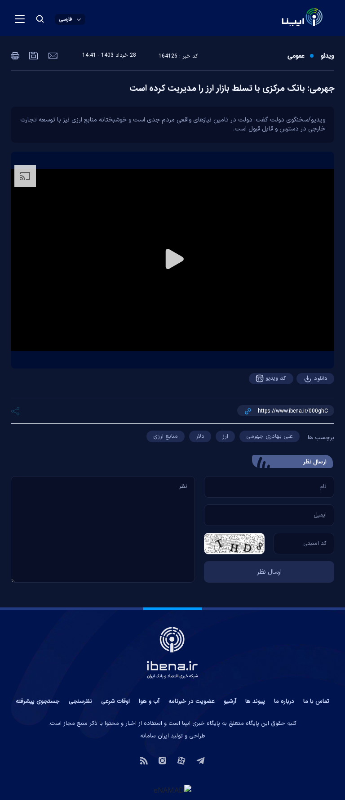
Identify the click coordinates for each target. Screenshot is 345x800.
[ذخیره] (32, 55)
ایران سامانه (154, 736)
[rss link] (144, 760)
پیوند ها (255, 701)
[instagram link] (162, 760)
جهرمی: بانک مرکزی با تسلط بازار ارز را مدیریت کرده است (231, 88)
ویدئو (327, 56)
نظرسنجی (80, 701)
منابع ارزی (165, 436)
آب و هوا (149, 701)
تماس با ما (316, 701)
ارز (225, 436)
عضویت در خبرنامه (191, 701)
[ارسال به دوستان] (52, 55)
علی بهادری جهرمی (269, 436)
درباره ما (284, 701)
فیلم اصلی (303, 404)
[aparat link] (181, 760)
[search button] (40, 19)
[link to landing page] (280, 18)
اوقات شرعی (115, 701)
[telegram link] (200, 760)
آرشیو (230, 701)
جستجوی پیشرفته (38, 701)
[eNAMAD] (172, 790)
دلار (200, 436)
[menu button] (20, 19)
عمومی (296, 56)
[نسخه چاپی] (15, 55)
